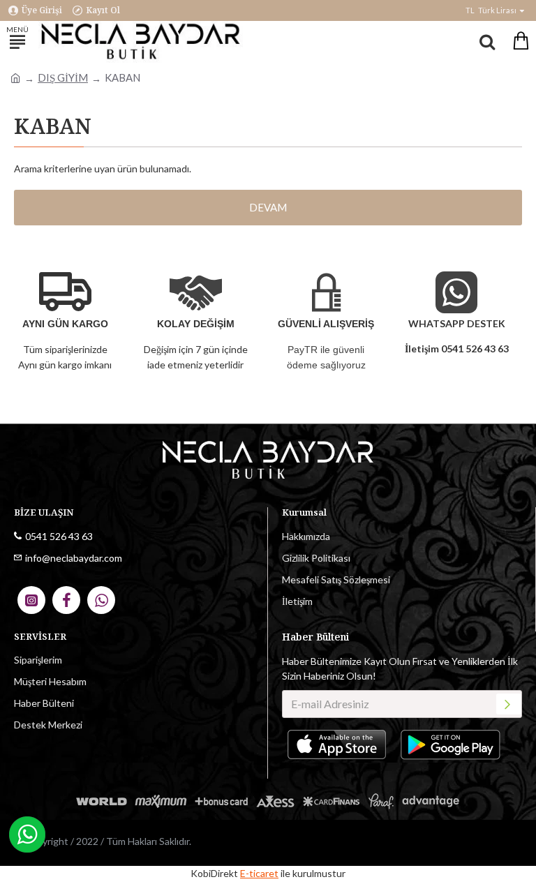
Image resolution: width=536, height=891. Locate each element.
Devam (268, 207)
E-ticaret (259, 873)
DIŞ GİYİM (63, 77)
